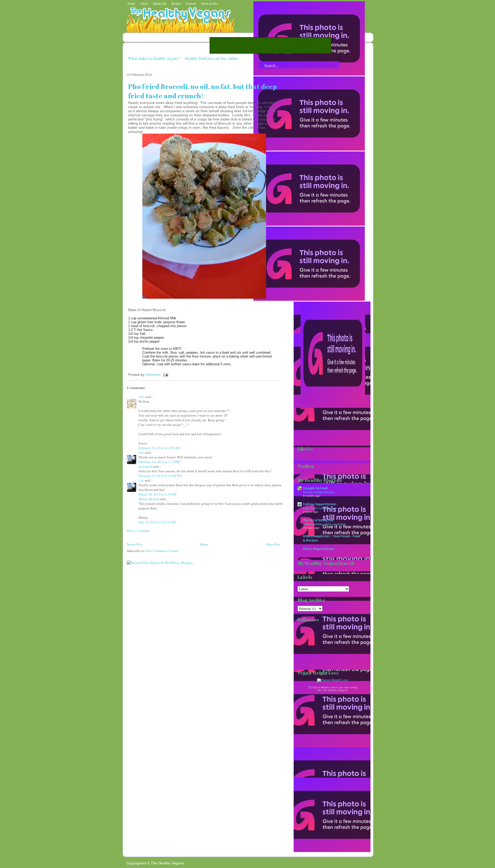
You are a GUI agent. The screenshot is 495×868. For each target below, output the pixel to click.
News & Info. (209, 3)
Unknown (153, 374)
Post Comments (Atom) (162, 550)
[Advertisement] (270, 45)
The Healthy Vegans (167, 863)
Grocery (191, 3)
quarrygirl (145, 466)
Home (131, 3)
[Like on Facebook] (309, 224)
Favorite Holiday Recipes (318, 492)
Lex (141, 452)
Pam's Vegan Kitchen (318, 548)
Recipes (176, 3)
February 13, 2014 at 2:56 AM (159, 447)
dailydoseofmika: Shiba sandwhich (324, 524)
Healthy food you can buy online (211, 58)
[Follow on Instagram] (309, 299)
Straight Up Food (315, 488)
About (144, 3)
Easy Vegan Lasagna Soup (320, 508)
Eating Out (159, 3)
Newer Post (134, 544)
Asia (141, 396)
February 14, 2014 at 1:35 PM (159, 461)
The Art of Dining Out (318, 520)
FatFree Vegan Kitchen (319, 504)
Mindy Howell (148, 499)
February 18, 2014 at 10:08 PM (160, 475)
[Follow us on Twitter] (309, 149)
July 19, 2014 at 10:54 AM (157, 522)
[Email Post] (165, 374)
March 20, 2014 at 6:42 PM (157, 494)
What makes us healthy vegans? (154, 58)
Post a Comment (138, 530)
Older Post (273, 544)
